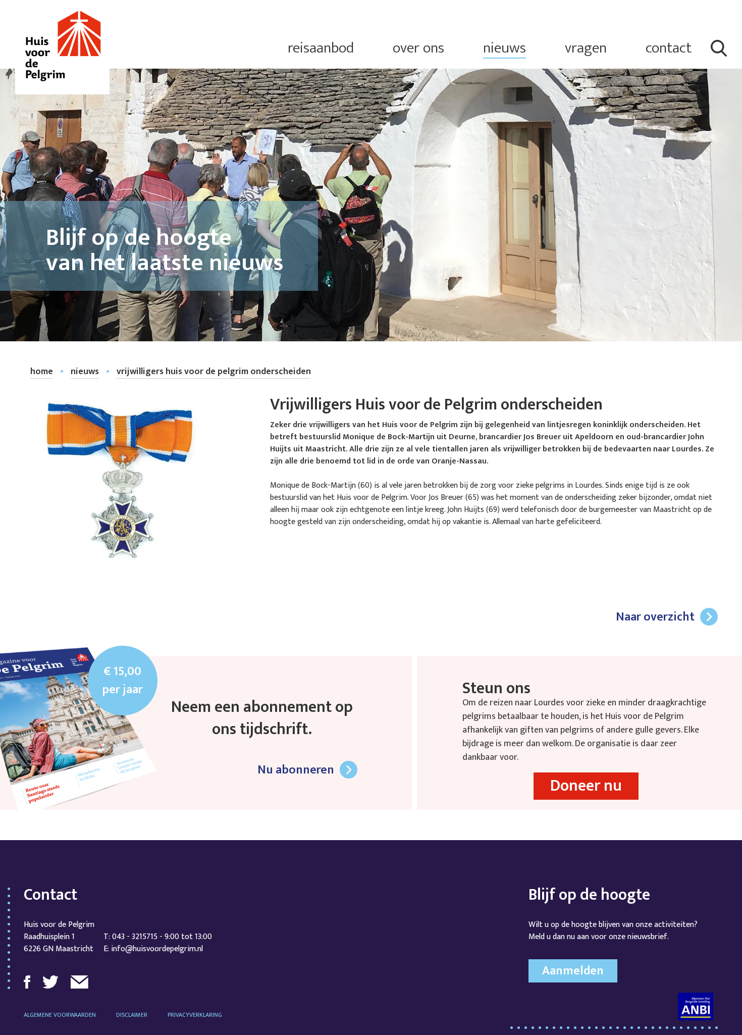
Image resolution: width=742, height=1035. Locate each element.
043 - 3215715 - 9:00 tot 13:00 (162, 937)
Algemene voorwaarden (60, 1015)
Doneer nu (586, 785)
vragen (586, 48)
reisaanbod (321, 48)
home (41, 372)
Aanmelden (573, 971)
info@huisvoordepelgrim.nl (157, 949)
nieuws (504, 48)
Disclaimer (131, 1015)
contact (669, 48)
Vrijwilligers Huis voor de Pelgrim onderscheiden (214, 372)
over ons (418, 48)
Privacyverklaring (195, 1015)
